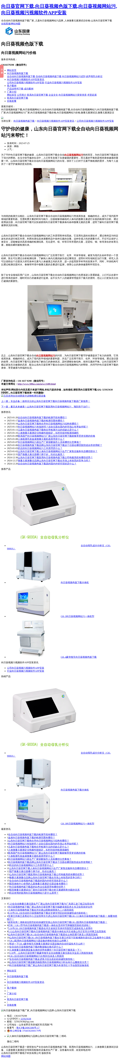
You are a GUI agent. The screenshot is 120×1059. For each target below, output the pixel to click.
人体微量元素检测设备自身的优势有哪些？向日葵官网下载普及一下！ (45, 950)
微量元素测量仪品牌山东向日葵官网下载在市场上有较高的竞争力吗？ (45, 877)
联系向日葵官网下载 (37, 95)
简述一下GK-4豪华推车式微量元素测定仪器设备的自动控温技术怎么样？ (47, 944)
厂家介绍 (11, 92)
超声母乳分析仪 (94, 76)
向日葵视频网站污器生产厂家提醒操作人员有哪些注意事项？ (49, 442)
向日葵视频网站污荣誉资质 (73, 95)
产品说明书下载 (15, 88)
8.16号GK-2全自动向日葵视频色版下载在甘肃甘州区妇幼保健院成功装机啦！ (48, 913)
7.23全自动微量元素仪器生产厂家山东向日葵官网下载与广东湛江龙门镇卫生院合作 (51, 904)
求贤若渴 (92, 95)
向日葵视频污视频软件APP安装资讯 (25, 79)
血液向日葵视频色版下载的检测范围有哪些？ (41, 420)
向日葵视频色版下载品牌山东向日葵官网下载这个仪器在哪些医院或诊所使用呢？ (60, 445)
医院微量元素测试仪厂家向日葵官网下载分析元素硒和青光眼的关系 (44, 890)
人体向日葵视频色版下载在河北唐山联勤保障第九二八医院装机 (41, 910)
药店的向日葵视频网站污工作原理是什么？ (40, 448)
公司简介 (21, 95)
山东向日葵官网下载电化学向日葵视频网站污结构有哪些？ (48, 423)
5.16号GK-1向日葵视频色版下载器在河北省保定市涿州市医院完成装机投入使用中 (50, 928)
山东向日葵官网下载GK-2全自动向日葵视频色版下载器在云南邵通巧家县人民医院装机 (53, 934)
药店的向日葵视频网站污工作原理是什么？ (31, 865)
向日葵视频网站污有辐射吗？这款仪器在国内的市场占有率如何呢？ (43, 843)
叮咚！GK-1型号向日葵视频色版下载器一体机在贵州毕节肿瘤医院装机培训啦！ (49, 925)
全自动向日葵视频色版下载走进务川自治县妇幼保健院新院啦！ (42, 959)
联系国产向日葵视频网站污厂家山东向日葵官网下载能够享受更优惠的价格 (56, 436)
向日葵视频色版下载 (17, 73)
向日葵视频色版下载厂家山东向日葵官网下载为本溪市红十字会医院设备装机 (49, 965)
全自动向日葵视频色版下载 (21, 76)
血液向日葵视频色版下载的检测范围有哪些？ (31, 837)
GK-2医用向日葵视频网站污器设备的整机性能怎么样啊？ (38, 940)
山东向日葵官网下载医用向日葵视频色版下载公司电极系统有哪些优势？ (46, 874)
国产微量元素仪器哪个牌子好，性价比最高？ (41, 454)
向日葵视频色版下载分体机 (75, 582)
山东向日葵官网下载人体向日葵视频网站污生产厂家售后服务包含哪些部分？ (49, 868)
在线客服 (6, 23)
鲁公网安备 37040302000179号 (25, 1031)
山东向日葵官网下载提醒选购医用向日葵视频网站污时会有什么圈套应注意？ (49, 962)
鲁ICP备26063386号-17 (28, 1027)
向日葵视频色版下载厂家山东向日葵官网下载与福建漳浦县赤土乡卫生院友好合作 (50, 907)
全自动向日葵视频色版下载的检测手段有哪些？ (42, 417)
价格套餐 (11, 101)
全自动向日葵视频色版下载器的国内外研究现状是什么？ (47, 463)
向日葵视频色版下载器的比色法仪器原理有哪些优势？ (37, 887)
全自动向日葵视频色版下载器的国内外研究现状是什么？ (38, 880)
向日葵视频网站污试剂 (73, 76)
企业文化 (53, 95)
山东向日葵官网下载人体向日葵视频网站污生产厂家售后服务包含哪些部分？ (57, 451)
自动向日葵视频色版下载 (48, 76)
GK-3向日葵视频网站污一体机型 (77, 616)
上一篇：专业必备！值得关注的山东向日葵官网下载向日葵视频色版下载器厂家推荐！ (45, 401)
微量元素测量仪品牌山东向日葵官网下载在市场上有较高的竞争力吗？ (54, 460)
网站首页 (11, 70)
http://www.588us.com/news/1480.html (37, 384)
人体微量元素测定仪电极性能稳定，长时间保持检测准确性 (38, 850)
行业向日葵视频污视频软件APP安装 (63, 82)
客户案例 (11, 85)
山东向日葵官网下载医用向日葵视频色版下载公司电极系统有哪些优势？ (55, 457)
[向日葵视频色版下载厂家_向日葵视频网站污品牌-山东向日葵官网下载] (18, 36)
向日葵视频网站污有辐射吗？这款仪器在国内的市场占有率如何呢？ (53, 426)
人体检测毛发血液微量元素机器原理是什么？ (31, 856)
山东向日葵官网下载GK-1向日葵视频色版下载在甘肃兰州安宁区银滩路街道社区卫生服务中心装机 (60, 937)
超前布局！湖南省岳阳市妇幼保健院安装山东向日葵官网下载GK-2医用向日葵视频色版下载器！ (57, 922)
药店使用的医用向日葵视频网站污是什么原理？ (34, 893)
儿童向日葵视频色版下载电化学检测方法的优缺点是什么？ (38, 847)
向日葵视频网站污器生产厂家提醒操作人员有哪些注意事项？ (39, 859)
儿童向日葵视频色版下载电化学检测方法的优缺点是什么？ (48, 430)
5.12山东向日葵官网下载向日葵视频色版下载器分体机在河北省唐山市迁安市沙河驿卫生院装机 (57, 931)
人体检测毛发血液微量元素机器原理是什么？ (41, 439)
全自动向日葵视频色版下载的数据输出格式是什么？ (36, 947)
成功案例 (28, 88)
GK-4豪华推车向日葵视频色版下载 (79, 657)
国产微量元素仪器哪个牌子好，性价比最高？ (32, 871)
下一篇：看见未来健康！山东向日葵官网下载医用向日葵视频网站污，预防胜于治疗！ (45, 406)
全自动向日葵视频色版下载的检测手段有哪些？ (32, 834)
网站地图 (15, 23)
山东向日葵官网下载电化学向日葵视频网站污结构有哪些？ (38, 840)
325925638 (25, 1019)
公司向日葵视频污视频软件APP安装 (25, 82)
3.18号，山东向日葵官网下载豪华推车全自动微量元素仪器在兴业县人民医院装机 (51, 953)
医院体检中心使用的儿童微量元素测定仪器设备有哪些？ (38, 883)
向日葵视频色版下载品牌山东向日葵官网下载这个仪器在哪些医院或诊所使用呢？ (50, 862)
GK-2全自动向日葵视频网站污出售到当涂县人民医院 (36, 956)
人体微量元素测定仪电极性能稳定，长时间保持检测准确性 (48, 433)
